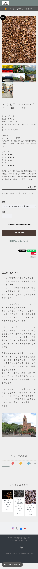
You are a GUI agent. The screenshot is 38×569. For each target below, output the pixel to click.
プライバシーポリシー (16, 540)
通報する (33, 257)
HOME (10, 538)
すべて (5, 463)
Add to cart (19, 233)
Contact (27, 540)
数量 (3, 212)
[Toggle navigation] (35, 3)
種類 (3, 202)
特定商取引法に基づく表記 (22, 538)
